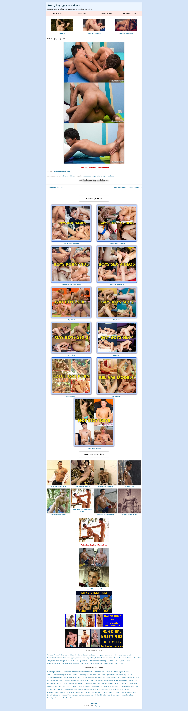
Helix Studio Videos (68, 176)
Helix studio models (130, 13)
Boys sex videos (82, 13)
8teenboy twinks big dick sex (110, 686)
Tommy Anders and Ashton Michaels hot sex (77, 672)
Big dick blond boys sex (54, 683)
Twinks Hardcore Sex (55, 187)
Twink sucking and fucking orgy (74, 683)
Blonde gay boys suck (129, 692)
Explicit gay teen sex (85, 689)
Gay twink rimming (71, 689)
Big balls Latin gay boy (106, 655)
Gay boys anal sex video (54, 680)
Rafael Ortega (101, 176)
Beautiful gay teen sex (54, 672)
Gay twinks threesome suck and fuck (59, 695)
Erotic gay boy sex (97, 680)
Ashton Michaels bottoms (72, 677)
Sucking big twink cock (102, 695)
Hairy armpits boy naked (123, 655)
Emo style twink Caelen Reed (78, 664)
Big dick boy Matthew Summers (97, 658)
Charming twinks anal (54, 698)
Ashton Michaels (70, 655)
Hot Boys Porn (58, 13)
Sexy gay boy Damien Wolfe (76, 658)
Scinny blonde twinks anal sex (119, 689)
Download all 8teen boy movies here (94, 167)
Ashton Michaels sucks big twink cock (59, 675)
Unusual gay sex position (75, 692)
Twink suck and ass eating (129, 686)
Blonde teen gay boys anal (128, 680)
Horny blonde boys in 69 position (109, 692)
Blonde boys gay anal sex (129, 683)
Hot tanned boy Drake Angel (98, 661)
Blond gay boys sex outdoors (56, 692)
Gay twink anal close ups (55, 689)
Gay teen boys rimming (54, 677)
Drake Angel (92, 176)
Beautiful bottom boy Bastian (56, 658)
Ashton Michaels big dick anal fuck (84, 675)
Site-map (94, 703)
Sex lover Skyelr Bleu (134, 658)
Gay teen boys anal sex (89, 677)
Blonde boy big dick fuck (124, 675)
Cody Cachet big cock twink (106, 675)
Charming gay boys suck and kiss (122, 695)
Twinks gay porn (106, 13)
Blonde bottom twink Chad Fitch (57, 664)
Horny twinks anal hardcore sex (108, 677)
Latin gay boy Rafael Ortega (56, 661)
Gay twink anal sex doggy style (89, 686)
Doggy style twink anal (54, 686)
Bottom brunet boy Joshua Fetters (119, 661)
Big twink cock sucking (93, 683)
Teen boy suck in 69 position (103, 672)
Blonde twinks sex (91, 692)
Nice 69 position (68, 698)
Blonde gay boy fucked (121, 672)
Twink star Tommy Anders (55, 655)
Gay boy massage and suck (111, 683)
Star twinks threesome (70, 686)
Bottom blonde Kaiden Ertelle (113, 664)
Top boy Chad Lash (96, 664)
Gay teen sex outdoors (100, 689)
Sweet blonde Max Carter (117, 658)
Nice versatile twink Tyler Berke (76, 661)
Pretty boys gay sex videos (64, 5)
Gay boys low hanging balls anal (82, 695)
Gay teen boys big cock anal (130, 677)
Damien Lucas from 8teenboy (87, 655)
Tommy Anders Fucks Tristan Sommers (128, 187)
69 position (84, 176)
